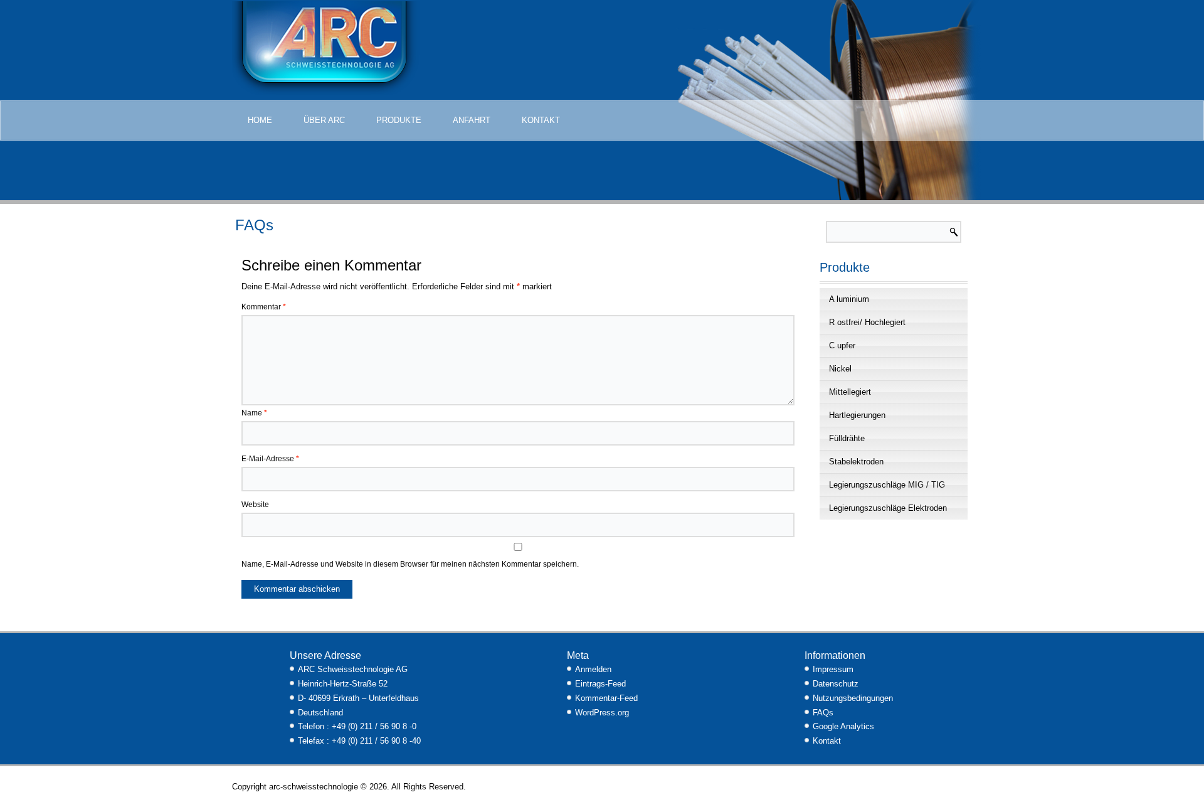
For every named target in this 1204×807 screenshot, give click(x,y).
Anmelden (593, 669)
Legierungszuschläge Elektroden (888, 508)
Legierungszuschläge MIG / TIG (887, 484)
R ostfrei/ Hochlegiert (867, 322)
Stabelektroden (856, 461)
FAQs (823, 712)
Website (255, 504)
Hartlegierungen (857, 415)
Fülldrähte (847, 438)
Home (260, 120)
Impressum (833, 669)
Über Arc (324, 120)
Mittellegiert (850, 392)
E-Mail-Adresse (270, 458)
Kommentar (263, 306)
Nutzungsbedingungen (853, 698)
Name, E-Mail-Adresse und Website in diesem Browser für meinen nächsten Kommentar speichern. (410, 564)
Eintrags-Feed (600, 683)
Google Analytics (843, 726)
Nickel (840, 368)
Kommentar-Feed (606, 698)
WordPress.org (602, 712)
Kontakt (541, 120)
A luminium (849, 299)
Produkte (398, 120)
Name (254, 413)
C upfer (842, 345)
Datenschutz (835, 683)
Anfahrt (471, 120)
